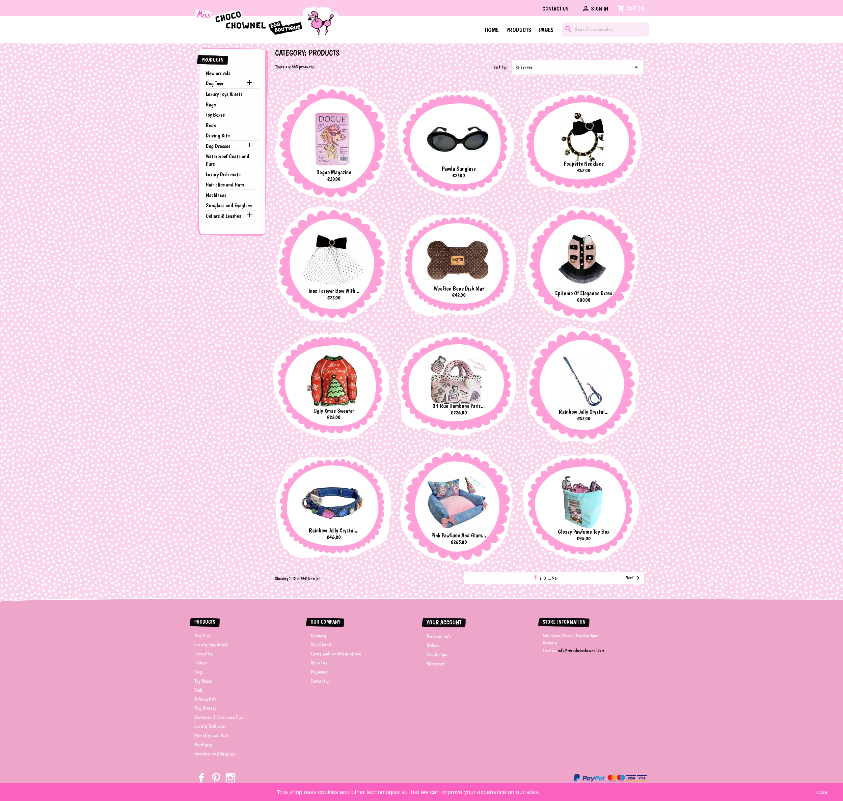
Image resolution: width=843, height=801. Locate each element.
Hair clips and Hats (225, 184)
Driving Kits (218, 135)
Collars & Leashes (223, 216)
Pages (546, 30)
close (821, 792)
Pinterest (216, 778)
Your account (443, 622)
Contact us (555, 8)
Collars (200, 662)
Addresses (435, 663)
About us (319, 662)
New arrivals (218, 73)
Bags (211, 104)
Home (492, 30)
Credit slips (436, 654)
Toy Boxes (215, 114)
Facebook (201, 778)
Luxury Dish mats (223, 174)
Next (634, 578)
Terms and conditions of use (336, 653)
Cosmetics (203, 653)
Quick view (361, 98)
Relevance (577, 67)
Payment (319, 672)
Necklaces (216, 195)
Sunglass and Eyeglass (229, 205)
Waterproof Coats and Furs (227, 160)
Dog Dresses (218, 146)
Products (518, 30)
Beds (211, 125)
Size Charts (321, 644)
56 (554, 578)
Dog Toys (214, 83)
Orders (432, 645)
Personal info (438, 636)
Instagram (230, 778)
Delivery (318, 635)
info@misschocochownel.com (581, 650)
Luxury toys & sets (224, 94)
